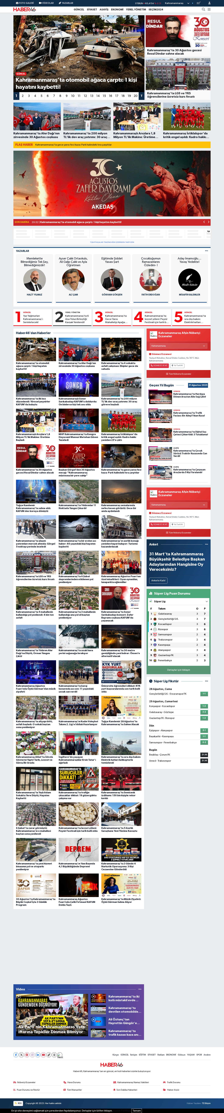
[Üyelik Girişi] (208, 3)
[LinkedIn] (37, 1054)
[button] (204, 222)
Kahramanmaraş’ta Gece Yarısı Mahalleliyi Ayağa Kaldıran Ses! (116, 319)
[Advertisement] (78, 946)
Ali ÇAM (73, 295)
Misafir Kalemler (189, 295)
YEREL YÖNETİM (136, 9)
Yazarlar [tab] (22, 251)
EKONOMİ (117, 9)
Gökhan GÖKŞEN (112, 295)
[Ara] (203, 10)
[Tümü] (206, 544)
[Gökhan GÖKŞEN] (112, 280)
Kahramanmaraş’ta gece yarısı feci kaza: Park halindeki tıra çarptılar (73, 145)
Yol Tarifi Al (178, 366)
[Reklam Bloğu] (112, 183)
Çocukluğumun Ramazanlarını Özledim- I (150, 262)
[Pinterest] (26, 1054)
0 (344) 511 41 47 (160, 366)
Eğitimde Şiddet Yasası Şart (112, 260)
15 (104, 95)
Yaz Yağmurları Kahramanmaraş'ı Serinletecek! (33, 319)
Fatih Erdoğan (151, 295)
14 (98, 95)
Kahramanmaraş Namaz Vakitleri (133, 1082)
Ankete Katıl (158, 580)
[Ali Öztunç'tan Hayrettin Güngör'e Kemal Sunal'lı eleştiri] (98, 1021)
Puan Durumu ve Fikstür (28, 1090)
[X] (21, 1054)
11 (79, 95)
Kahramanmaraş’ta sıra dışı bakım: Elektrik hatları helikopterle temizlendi (195, 319)
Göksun (181, 1055)
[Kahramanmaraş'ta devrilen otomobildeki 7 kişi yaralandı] (98, 1010)
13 (91, 95)
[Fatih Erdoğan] (150, 280)
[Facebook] (15, 1054)
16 (110, 95)
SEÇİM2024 (156, 9)
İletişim (133, 1055)
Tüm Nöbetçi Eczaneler (180, 374)
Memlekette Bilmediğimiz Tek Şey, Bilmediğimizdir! (34, 262)
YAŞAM (191, 1055)
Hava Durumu (74, 1082)
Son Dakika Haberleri (127, 1090)
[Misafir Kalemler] (189, 280)
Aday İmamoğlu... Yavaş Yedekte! (189, 260)
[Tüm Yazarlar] (206, 251)
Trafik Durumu (173, 1082)
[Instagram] (32, 1054)
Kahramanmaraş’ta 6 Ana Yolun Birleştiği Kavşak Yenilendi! (77, 319)
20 (135, 95)
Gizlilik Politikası (122, 1110)
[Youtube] (43, 1054)
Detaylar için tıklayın (178, 670)
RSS (20, 1103)
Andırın (207, 1055)
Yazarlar (67, 3)
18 (123, 95)
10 (73, 95)
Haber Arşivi (173, 1090)
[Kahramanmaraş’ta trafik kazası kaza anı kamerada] (98, 1033)
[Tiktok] (48, 1054)
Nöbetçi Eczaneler (26, 1082)
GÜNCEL (79, 9)
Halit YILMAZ (34, 295)
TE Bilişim (206, 1103)
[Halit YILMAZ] (34, 280)
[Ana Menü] (209, 10)
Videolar (48, 3)
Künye (116, 1055)
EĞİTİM (142, 1055)
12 (85, 95)
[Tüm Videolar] (140, 989)
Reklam (161, 1055)
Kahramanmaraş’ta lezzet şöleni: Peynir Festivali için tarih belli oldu (157, 319)
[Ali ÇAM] (73, 280)
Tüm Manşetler (74, 1090)
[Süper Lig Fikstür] (206, 681)
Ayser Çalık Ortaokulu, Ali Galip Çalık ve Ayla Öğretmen (73, 262)
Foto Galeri (26, 3)
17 (116, 95)
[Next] (59, 1054)
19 (129, 95)
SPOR (199, 1055)
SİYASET (92, 9)
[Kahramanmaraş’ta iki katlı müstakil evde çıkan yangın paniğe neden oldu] (98, 998)
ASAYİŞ (104, 9)
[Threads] (54, 1054)
